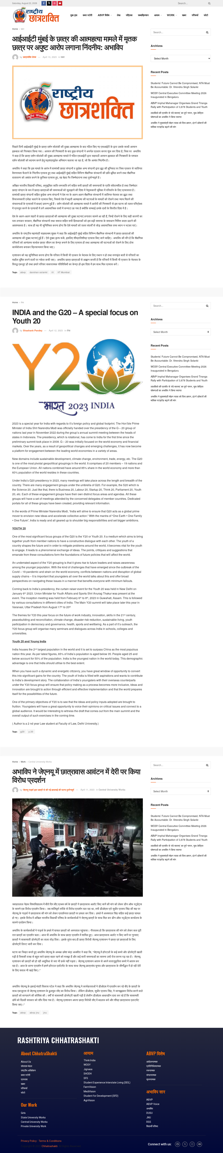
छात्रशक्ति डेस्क (29, 57)
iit (53, 272)
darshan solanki (39, 272)
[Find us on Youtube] (60, 3)
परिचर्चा (195, 15)
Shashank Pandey (32, 330)
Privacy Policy (29, 1141)
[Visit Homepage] (36, 15)
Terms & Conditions (50, 1141)
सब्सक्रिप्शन (143, 15)
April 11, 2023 (87, 789)
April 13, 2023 (50, 57)
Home (15, 28)
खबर (184, 15)
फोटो (206, 15)
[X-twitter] (184, 1144)
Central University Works (40, 761)
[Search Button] (208, 3)
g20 (22, 731)
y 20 (31, 731)
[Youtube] (199, 1144)
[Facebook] (177, 1144)
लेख (118, 15)
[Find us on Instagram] (54, 3)
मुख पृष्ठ (73, 15)
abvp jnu (34, 1012)
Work (23, 761)
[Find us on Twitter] (49, 3)
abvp (23, 272)
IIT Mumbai (64, 272)
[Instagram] (192, 1144)
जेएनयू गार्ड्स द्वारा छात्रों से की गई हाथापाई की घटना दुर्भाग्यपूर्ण (48, 789)
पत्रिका (129, 15)
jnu (45, 1012)
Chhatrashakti (49, 1146)
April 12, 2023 (56, 330)
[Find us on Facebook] (43, 3)
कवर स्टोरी (87, 15)
